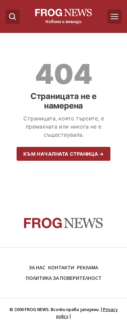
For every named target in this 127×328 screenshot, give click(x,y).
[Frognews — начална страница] (63, 223)
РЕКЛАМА (87, 267)
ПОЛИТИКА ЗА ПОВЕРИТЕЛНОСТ (64, 278)
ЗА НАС (37, 267)
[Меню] (114, 16)
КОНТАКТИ (61, 267)
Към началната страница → (63, 154)
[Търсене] (12, 16)
